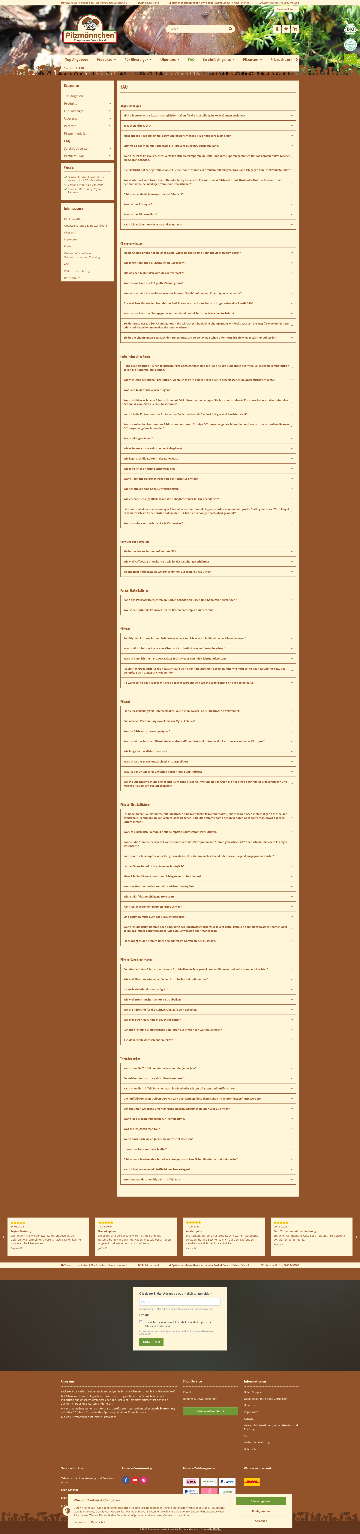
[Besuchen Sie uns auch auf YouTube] (135, 1480)
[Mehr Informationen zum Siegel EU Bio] (350, 58)
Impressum (80, 1522)
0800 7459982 (291, 2)
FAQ (191, 59)
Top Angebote (74, 96)
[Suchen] (230, 29)
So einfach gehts (75, 148)
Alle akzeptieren (261, 1501)
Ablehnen (261, 1520)
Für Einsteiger (74, 111)
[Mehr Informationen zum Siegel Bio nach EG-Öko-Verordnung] (350, 29)
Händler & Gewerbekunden (200, 1398)
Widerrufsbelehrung (77, 271)
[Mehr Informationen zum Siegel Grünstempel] (350, 44)
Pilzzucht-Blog (74, 156)
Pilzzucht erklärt (285, 59)
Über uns (70, 118)
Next (356, 1237)
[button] (277, 29)
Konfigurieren (261, 1511)
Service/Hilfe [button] (285, 9)
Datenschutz (99, 1522)
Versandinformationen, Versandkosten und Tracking (82, 255)
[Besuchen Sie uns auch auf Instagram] (144, 1480)
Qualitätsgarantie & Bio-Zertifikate (85, 225)
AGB (66, 264)
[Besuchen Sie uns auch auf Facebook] (126, 1480)
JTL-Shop (217, 1529)
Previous (4, 1237)
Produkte (70, 103)
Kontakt (69, 246)
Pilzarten (70, 126)
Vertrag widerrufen (209, 1411)
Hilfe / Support (73, 218)
